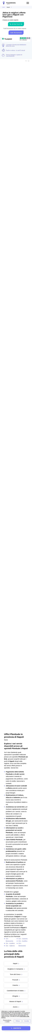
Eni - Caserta (23, 939)
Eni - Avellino (10, 943)
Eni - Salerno (10, 946)
